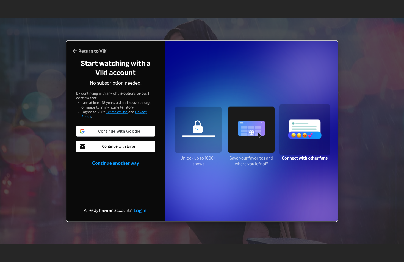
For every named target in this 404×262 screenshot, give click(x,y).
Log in (140, 210)
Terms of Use (117, 112)
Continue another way (115, 163)
